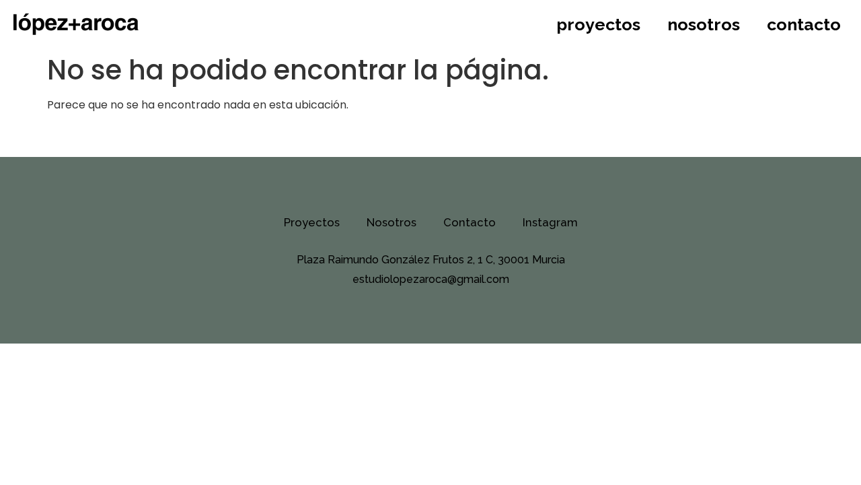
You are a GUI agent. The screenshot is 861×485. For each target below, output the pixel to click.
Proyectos (598, 24)
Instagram (550, 222)
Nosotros (703, 24)
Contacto (804, 24)
